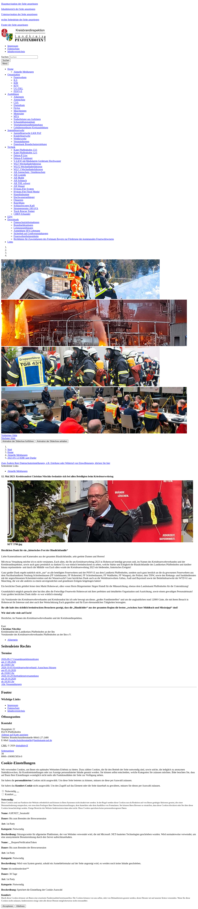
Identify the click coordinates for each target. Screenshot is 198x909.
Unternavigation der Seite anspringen (19, 14)
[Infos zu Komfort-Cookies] (15, 795)
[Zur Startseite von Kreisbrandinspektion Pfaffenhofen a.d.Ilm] (24, 40)
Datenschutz (13, 708)
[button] (10, 69)
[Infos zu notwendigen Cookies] (18, 792)
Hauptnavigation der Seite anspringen (19, 3)
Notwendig (10, 791)
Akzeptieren (7, 906)
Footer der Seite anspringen (14, 25)
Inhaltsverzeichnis (16, 711)
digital (22, 745)
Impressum (12, 705)
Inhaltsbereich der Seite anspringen (18, 9)
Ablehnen (20, 906)
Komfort (9, 794)
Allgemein (12, 639)
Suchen (5, 57)
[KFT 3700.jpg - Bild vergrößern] (100, 541)
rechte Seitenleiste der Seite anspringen (20, 19)
